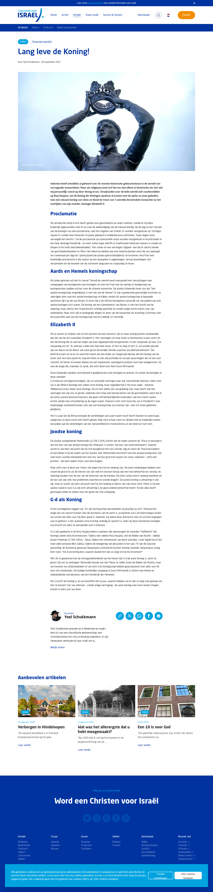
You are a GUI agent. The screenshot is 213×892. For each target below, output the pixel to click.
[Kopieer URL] (120, 616)
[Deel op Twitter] (130, 616)
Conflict (145, 849)
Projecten (86, 845)
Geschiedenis (148, 852)
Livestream (24, 855)
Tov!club (182, 845)
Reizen (54, 849)
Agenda (55, 842)
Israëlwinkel (184, 852)
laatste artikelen (95, 3)
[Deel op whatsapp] (139, 616)
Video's (35, 27)
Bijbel (144, 842)
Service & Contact (112, 15)
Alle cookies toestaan (188, 876)
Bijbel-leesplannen (67, 27)
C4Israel (182, 849)
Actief (65, 15)
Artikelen (23, 27)
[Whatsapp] (106, 818)
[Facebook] (116, 818)
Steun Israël (92, 15)
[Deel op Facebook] (149, 616)
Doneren (85, 842)
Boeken (116, 842)
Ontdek (77, 15)
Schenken (86, 849)
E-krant (116, 845)
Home (53, 15)
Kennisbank (144, 15)
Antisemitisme (149, 845)
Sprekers (55, 845)
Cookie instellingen (160, 876)
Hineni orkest (185, 855)
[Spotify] (126, 818)
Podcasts (48, 27)
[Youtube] (87, 818)
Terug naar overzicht (42, 42)
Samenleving (148, 855)
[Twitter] (97, 818)
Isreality (182, 842)
